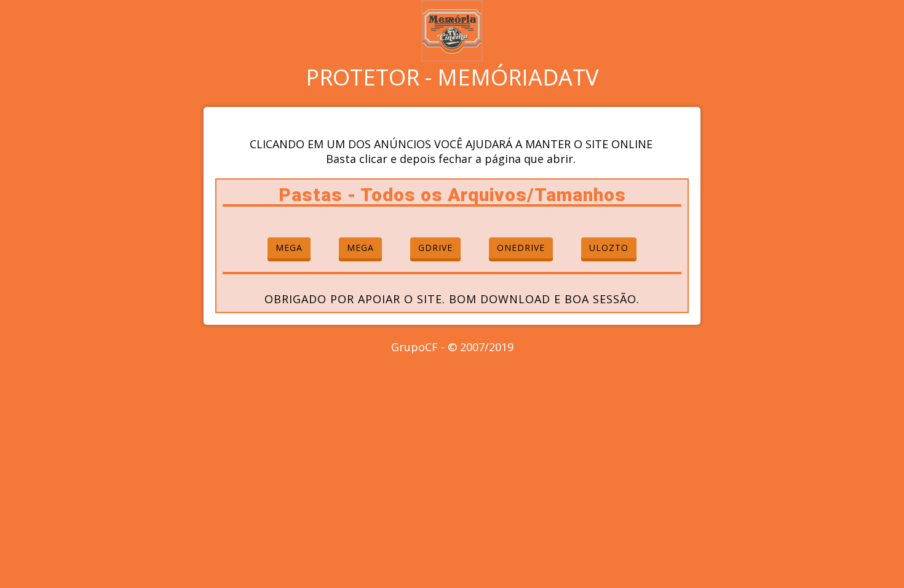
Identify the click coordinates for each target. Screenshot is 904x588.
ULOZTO (608, 247)
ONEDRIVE (521, 247)
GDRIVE (435, 247)
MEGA (289, 247)
